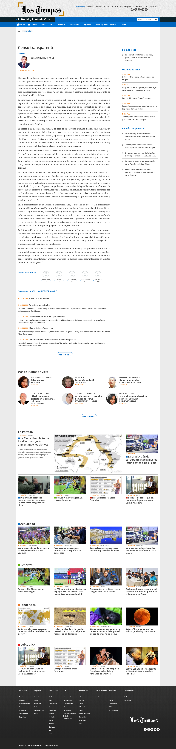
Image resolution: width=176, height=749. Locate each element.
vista (18, 436)
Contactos (127, 700)
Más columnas (64, 354)
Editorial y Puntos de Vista (105, 24)
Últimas (34, 24)
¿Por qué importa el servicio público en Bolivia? (133, 397)
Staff (125, 697)
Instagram (139, 9)
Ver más (19, 528)
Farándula (52, 710)
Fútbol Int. (37, 704)
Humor (51, 714)
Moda (51, 720)
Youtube (142, 9)
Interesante (83, 697)
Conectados (53, 704)
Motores (37, 707)
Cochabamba (74, 24)
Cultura (99, 7)
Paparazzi (67, 697)
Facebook (132, 9)
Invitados (52, 717)
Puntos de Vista (24, 704)
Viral (80, 724)
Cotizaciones (113, 704)
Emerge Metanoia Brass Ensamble (137, 98)
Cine (50, 700)
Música (51, 724)
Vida (50, 734)
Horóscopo (112, 697)
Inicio (22, 24)
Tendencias (68, 700)
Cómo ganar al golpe (129, 379)
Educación (82, 707)
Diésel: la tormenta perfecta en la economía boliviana (43, 399)
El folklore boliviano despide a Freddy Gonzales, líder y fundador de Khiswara (140, 172)
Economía (61, 24)
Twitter (135, 9)
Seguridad (87, 24)
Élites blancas (37, 379)
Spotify (146, 9)
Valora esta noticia (27, 272)
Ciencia (81, 700)
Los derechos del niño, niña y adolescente (47, 316)
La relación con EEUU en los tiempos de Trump (88, 397)
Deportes (90, 7)
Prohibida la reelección (39, 298)
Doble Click (108, 7)
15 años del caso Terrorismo (41, 328)
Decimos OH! (68, 704)
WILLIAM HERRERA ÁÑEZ (42, 57)
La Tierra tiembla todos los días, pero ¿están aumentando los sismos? (139, 57)
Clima (111, 700)
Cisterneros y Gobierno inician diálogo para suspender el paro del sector (140, 136)
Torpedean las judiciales (39, 305)
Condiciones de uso (51, 745)
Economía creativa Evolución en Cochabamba (70, 716)
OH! (116, 7)
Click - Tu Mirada (150, 7)
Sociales (52, 727)
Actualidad (80, 7)
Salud (81, 710)
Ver (20, 31)
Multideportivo (39, 710)
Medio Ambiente (84, 714)
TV (50, 730)
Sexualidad (82, 717)
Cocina (81, 704)
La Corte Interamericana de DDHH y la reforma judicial (52, 339)
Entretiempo (38, 697)
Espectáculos (53, 707)
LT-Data (123, 24)
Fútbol (36, 700)
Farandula (97, 697)
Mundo (43, 24)
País (51, 24)
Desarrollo (27, 31)
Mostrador (137, 7)
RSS (110, 707)
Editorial (22, 700)
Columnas (67, 707)
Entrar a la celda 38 (84, 379)
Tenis (36, 714)
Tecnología (82, 720)
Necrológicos (125, 7)
